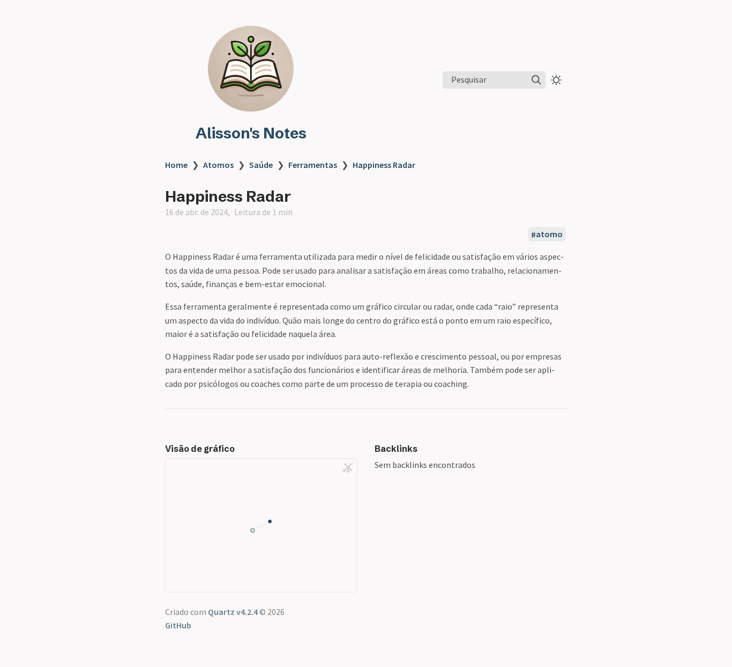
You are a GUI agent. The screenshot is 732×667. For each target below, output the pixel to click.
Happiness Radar (384, 164)
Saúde (261, 164)
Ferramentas (312, 164)
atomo (549, 234)
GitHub (178, 625)
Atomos (218, 164)
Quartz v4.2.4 (233, 611)
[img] (536, 80)
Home (176, 164)
